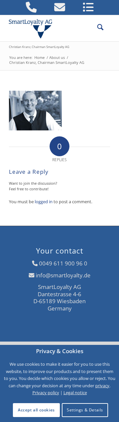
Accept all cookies (36, 410)
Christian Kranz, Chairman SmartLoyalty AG (39, 47)
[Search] (97, 28)
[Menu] (106, 28)
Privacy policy (45, 393)
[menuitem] (97, 28)
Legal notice (75, 393)
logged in (44, 202)
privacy (102, 386)
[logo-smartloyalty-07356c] (49, 28)
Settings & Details (85, 410)
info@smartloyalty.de (63, 275)
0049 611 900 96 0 (63, 263)
